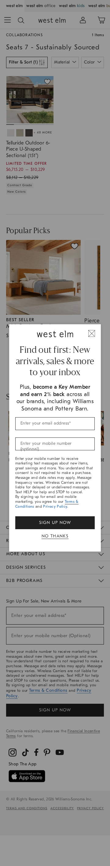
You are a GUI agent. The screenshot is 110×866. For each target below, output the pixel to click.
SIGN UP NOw (55, 522)
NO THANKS (55, 536)
